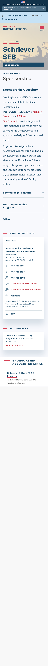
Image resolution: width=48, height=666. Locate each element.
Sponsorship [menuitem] (12, 64)
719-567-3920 (18, 272)
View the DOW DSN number (24, 283)
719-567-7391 (17, 266)
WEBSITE (15, 296)
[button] (24, 8)
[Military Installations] (15, 29)
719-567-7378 (18, 278)
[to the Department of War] (23, 2)
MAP (13, 314)
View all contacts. (14, 345)
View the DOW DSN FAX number (26, 289)
